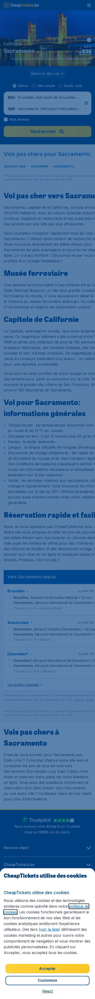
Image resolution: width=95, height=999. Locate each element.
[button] (47, 991)
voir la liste (49, 929)
